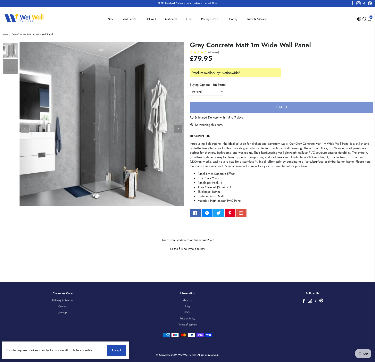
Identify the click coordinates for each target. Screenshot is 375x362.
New (110, 19)
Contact (62, 306)
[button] (281, 52)
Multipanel (171, 19)
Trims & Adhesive (257, 19)
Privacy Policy (187, 318)
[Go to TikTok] (364, 3)
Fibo (189, 19)
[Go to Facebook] (352, 3)
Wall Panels (129, 19)
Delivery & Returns (62, 300)
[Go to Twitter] (218, 213)
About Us (187, 300)
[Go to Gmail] (241, 213)
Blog (187, 306)
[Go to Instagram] (358, 3)
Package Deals (209, 19)
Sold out (281, 107)
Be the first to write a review (187, 249)
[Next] (178, 129)
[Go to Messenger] (207, 213)
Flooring (233, 19)
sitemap (62, 312)
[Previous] (25, 129)
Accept (116, 350)
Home (5, 34)
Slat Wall (151, 19)
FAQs (187, 312)
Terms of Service (187, 324)
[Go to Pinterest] (370, 3)
